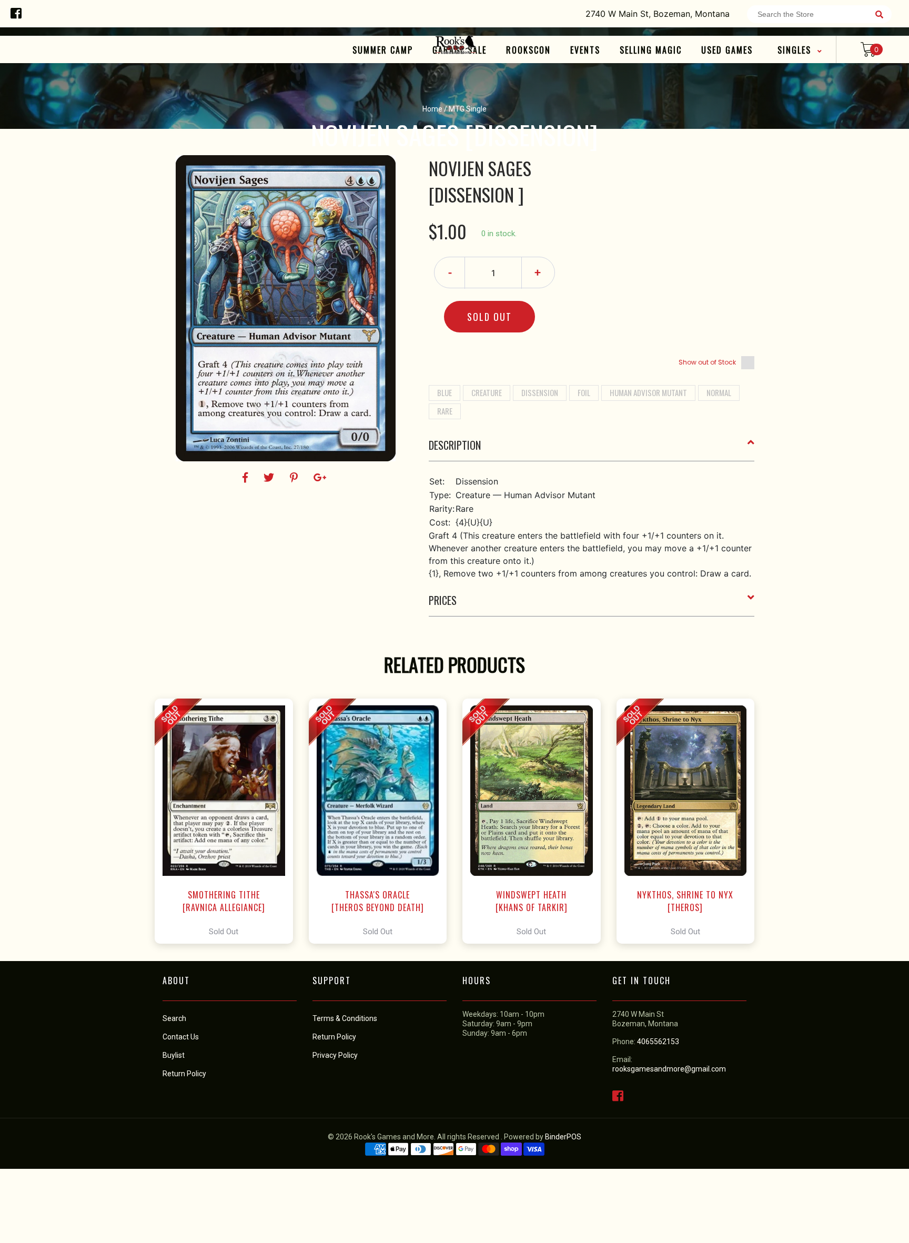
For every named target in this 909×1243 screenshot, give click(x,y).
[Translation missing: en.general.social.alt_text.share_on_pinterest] (295, 477)
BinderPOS (563, 1137)
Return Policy (334, 1037)
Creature (486, 392)
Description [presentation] (455, 445)
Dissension (539, 392)
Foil (584, 392)
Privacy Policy (335, 1055)
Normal (718, 392)
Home (432, 109)
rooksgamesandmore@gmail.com (669, 1069)
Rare (444, 411)
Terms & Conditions (344, 1018)
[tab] (592, 449)
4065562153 (658, 1041)
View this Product (228, 821)
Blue (444, 392)
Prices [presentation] (443, 600)
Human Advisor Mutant (648, 392)
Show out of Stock (707, 362)
